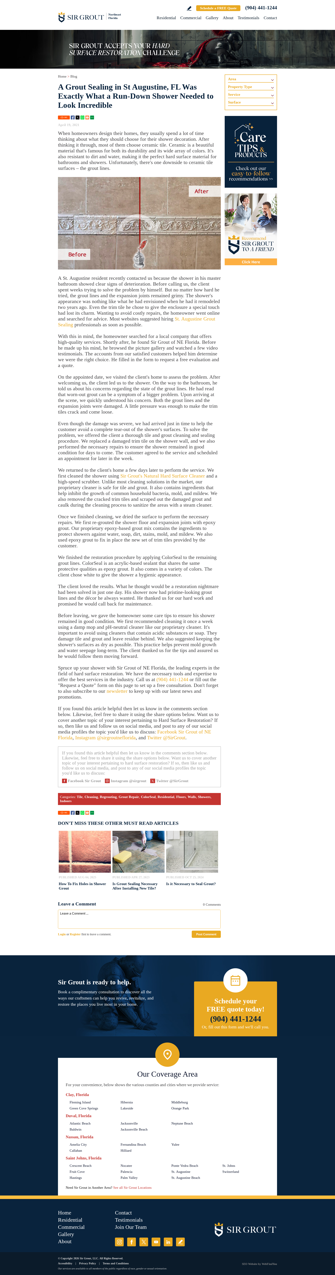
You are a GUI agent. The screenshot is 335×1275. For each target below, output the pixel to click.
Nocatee (126, 1166)
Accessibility (65, 1263)
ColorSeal (148, 797)
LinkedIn (168, 1242)
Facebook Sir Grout (84, 781)
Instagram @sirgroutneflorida (105, 737)
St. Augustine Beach (185, 1178)
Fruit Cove (77, 1172)
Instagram (119, 1242)
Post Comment (206, 934)
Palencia (126, 1172)
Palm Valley (129, 1178)
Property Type (240, 87)
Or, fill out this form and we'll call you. (235, 1026)
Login (62, 934)
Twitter (77, 117)
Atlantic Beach (80, 1123)
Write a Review (189, 8)
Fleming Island (80, 1102)
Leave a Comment (77, 903)
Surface (234, 102)
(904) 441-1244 (261, 7)
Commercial (190, 17)
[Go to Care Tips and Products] (251, 152)
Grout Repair (129, 797)
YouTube (156, 1242)
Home (62, 76)
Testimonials (248, 17)
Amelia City (78, 1144)
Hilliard (126, 1150)
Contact (270, 17)
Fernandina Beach (133, 1144)
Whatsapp (82, 117)
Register (75, 934)
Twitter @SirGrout (166, 737)
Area (232, 79)
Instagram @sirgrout (128, 781)
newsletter (117, 691)
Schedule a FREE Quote (218, 8)
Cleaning (91, 797)
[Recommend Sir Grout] (251, 229)
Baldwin (75, 1129)
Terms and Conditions (116, 1263)
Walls (192, 797)
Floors (181, 797)
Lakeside (127, 1108)
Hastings (76, 1178)
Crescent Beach (81, 1166)
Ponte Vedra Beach (184, 1166)
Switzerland (230, 1172)
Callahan (76, 1150)
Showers (204, 797)
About (228, 17)
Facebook (73, 117)
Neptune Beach (182, 1123)
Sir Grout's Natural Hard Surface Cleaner (162, 476)
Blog (73, 76)
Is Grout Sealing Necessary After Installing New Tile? (135, 886)
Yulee (175, 1144)
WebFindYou (269, 1264)
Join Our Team (131, 1227)
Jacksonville (129, 1123)
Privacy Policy (87, 1263)
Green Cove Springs (84, 1108)
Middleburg (179, 1102)
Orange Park (180, 1108)
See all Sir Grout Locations (132, 1187)
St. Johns (228, 1166)
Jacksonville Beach (134, 1129)
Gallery (212, 17)
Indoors (66, 801)
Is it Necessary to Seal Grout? (191, 884)
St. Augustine (180, 1172)
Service (234, 94)
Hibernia (127, 1102)
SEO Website (249, 1264)
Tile (80, 797)
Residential (166, 17)
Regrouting (108, 797)
